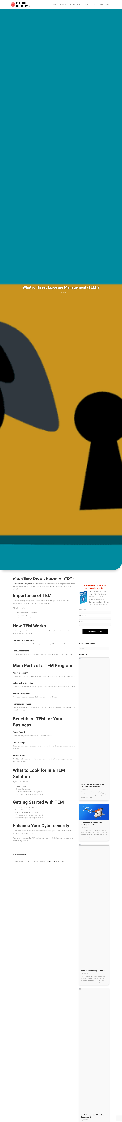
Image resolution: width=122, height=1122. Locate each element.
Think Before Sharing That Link (92, 971)
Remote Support (105, 4)
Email (81, 621)
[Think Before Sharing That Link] (94, 906)
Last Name (82, 615)
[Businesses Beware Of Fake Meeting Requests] (94, 812)
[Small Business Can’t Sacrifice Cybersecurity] (94, 1050)
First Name (82, 609)
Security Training (75, 4)
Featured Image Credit (20, 854)
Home (54, 4)
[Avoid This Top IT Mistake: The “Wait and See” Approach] (94, 719)
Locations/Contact (90, 4)
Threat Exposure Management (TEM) (25, 584)
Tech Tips (62, 4)
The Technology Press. (56, 861)
